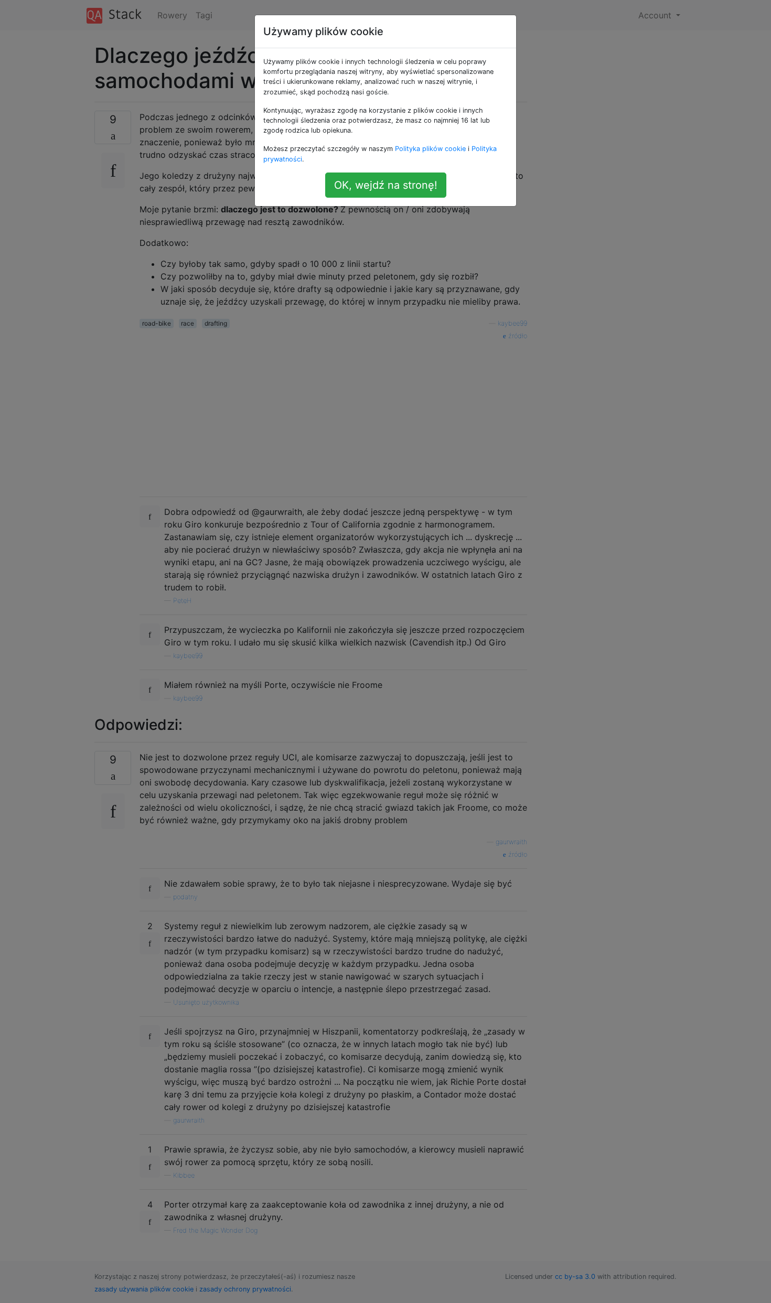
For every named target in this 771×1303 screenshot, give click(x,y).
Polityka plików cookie (430, 149)
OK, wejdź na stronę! (385, 185)
